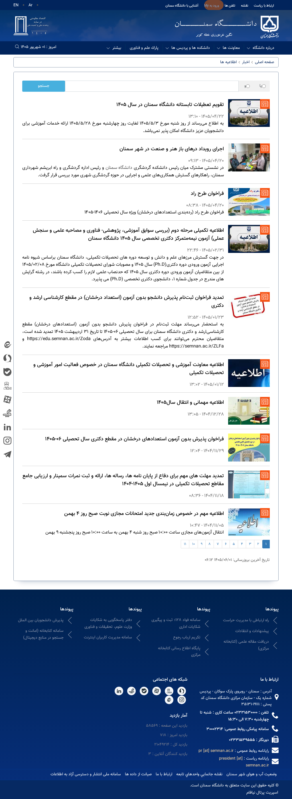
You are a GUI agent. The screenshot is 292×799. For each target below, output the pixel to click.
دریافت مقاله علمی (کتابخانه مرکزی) (246, 645)
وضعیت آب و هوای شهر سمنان (251, 774)
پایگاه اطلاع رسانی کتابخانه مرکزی (179, 651)
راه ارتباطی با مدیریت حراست (246, 620)
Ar (31, 5)
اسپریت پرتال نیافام (262, 793)
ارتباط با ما (164, 774)
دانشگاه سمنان (119, 167)
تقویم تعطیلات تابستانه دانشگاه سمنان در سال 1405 (170, 105)
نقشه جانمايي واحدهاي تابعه (199, 774)
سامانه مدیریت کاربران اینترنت (108, 637)
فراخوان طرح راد (207, 194)
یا (260, 86)
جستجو (43, 86)
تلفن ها (230, 5)
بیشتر (116, 48)
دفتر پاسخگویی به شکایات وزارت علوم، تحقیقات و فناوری (108, 623)
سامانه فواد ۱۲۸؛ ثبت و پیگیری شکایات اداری (175, 623)
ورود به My (211, 5)
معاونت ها (231, 48)
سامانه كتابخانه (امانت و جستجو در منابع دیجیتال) (43, 634)
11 (185, 544)
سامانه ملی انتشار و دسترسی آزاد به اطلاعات (85, 774)
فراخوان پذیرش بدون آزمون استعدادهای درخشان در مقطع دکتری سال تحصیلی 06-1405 (134, 439)
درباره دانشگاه (263, 48)
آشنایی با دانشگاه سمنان (181, 5)
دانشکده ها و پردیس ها (190, 48)
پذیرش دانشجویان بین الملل (41, 620)
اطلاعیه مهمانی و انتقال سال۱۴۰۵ (190, 403)
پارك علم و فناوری (144, 48)
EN (16, 5)
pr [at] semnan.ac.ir (216, 751)
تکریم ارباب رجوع (186, 637)
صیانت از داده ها (138, 774)
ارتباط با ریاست (264, 5)
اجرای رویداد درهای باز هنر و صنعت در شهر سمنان (171, 149)
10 (193, 544)
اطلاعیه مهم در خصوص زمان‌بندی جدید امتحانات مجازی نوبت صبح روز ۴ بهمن (144, 514)
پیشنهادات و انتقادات (252, 631)
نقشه (244, 5)
